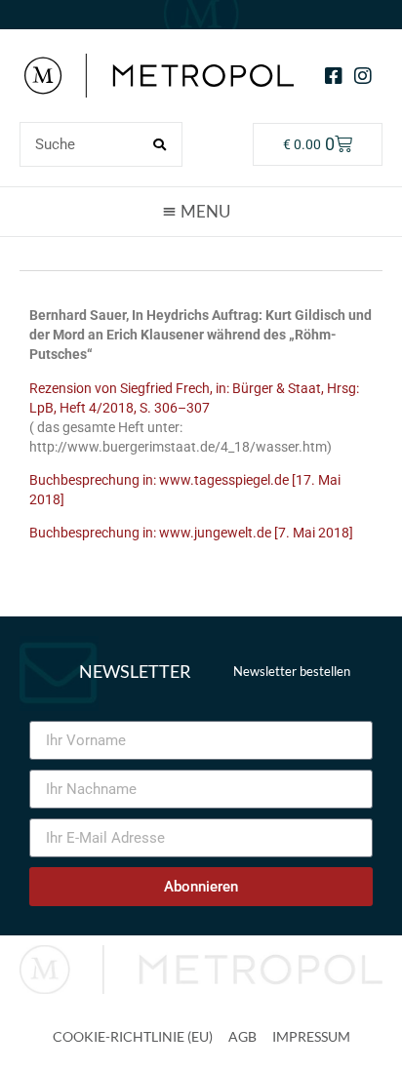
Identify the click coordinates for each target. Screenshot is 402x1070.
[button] (201, 210)
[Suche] (159, 144)
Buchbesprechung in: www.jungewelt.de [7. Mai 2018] (191, 532)
